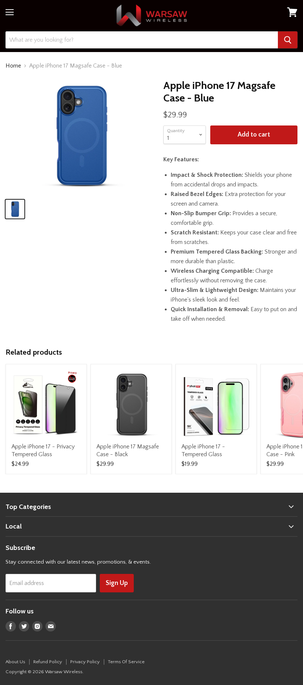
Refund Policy (47, 661)
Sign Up (117, 583)
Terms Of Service (126, 661)
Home (13, 65)
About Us (15, 661)
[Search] (287, 39)
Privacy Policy (85, 661)
